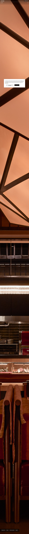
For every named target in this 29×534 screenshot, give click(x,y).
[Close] (24, 80)
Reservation (3, 530)
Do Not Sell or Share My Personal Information (10, 85)
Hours (7, 530)
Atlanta (2, 2)
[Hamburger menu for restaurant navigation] (28, 3)
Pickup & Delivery (12, 530)
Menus (17, 530)
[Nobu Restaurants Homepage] (3, 1)
